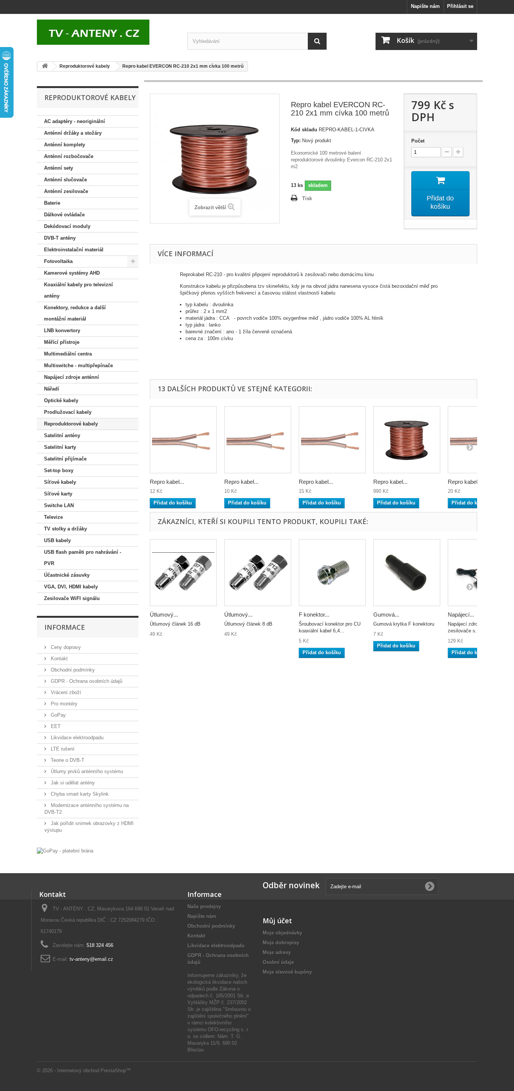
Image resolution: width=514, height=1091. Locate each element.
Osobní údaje (278, 962)
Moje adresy (277, 952)
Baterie (52, 203)
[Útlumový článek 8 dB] (257, 572)
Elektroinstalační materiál (73, 249)
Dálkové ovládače (64, 214)
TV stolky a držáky (65, 529)
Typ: (296, 140)
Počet (417, 141)
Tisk (307, 198)
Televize (53, 517)
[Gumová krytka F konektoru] (406, 572)
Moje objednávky (282, 933)
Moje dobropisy (281, 942)
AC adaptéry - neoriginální (74, 121)
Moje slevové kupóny (287, 972)
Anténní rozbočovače (68, 156)
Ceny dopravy (65, 647)
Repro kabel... (167, 482)
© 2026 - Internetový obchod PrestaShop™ (84, 1070)
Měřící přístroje (61, 342)
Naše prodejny (204, 906)
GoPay (57, 715)
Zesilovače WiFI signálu (72, 598)
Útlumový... (164, 614)
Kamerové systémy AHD (72, 273)
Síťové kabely (60, 482)
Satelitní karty (60, 447)
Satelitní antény (62, 435)
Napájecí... (461, 614)
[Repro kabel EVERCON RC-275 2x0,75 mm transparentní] (257, 439)
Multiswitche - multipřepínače (78, 365)
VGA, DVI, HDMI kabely (71, 587)
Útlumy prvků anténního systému (86, 771)
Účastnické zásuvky (67, 575)
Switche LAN (59, 505)
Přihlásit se (460, 6)
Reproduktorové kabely (71, 424)
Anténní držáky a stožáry (73, 133)
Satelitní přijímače (65, 459)
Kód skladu (304, 129)
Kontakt (58, 658)
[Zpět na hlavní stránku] (45, 66)
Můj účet (277, 920)
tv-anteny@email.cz (91, 959)
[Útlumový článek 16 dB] (183, 572)
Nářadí (51, 389)
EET (55, 726)
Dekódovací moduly (67, 226)
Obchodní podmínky (72, 670)
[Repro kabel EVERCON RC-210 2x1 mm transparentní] (183, 439)
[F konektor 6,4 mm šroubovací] (332, 572)
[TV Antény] (106, 32)
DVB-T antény (60, 238)
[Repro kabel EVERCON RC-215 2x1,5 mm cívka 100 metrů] (406, 439)
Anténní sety (58, 168)
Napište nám (425, 6)
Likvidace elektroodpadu (76, 737)
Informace (64, 627)
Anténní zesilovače (66, 191)
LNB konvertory (62, 330)
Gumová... (386, 614)
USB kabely (57, 540)
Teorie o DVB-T (66, 760)
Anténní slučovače (65, 179)
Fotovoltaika (58, 261)
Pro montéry (63, 704)
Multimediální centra (68, 354)
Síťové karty (58, 494)
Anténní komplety (64, 144)
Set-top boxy (58, 470)
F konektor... (314, 614)
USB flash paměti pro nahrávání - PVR (82, 557)
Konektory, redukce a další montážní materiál (75, 313)
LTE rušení (62, 749)
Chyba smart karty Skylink (79, 794)
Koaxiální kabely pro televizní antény (78, 290)
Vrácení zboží (65, 692)
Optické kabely (61, 400)
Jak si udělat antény (72, 783)
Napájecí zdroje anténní (71, 377)
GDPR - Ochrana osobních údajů (85, 681)
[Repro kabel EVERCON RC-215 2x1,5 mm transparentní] (332, 439)
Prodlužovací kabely (67, 412)
